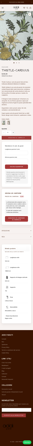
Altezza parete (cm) (11, 157)
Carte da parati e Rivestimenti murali (12, 392)
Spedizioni (5, 344)
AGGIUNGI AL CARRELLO (16, 137)
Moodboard (5, 365)
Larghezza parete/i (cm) (12, 149)
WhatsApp (27, 442)
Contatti (4, 339)
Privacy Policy (5, 347)
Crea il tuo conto (6, 362)
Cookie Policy (5, 353)
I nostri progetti (6, 368)
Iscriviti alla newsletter (13, 415)
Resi (3, 342)
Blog (3, 371)
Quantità (4, 129)
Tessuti (4, 394)
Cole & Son (5, 67)
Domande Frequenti (7, 379)
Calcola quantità (16, 166)
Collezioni (4, 374)
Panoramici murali (7, 389)
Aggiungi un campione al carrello (16, 218)
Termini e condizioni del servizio (11, 350)
